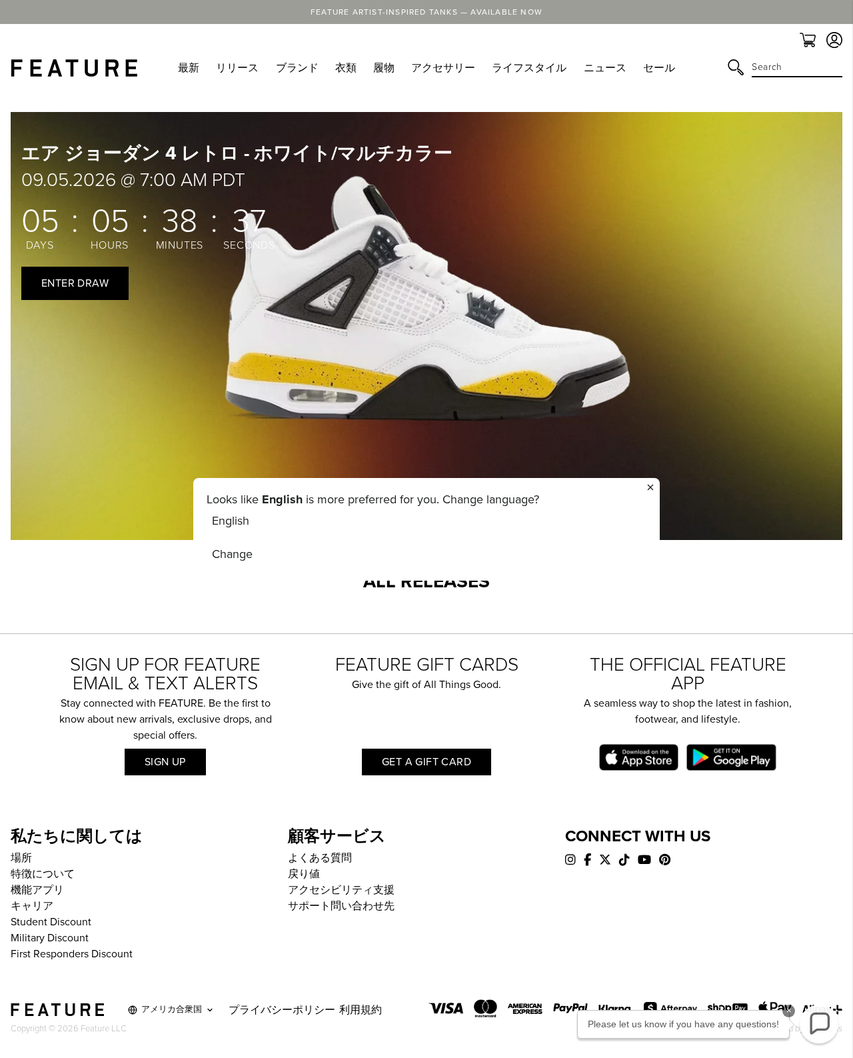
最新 (188, 68)
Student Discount (51, 922)
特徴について (43, 874)
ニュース (605, 68)
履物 (384, 68)
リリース (237, 68)
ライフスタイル (529, 68)
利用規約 (360, 1010)
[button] (819, 1024)
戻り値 (304, 874)
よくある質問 (320, 858)
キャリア (32, 906)
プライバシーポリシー (282, 1010)
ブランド (297, 68)
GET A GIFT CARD (426, 762)
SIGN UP (165, 762)
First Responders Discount (72, 954)
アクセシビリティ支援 (341, 890)
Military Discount (50, 938)
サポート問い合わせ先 (341, 906)
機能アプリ (37, 890)
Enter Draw (75, 283)
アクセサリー (443, 68)
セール (659, 68)
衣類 (346, 68)
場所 (21, 858)
